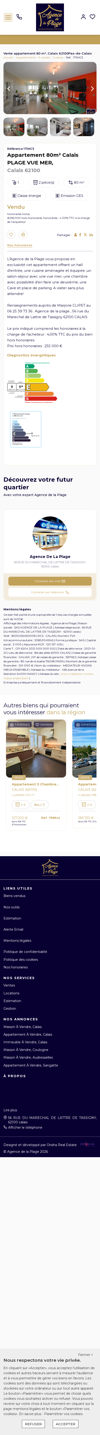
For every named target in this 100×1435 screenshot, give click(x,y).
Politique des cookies (20, 960)
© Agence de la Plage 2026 (25, 1152)
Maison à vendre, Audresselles (28, 1057)
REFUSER (33, 1424)
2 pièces (58, 57)
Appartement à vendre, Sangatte (30, 1065)
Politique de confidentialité (25, 952)
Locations (11, 993)
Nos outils (11, 907)
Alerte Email (13, 929)
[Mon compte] (83, 17)
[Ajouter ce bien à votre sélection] (11, 235)
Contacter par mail (47, 581)
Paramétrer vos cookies (63, 1414)
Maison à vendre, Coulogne (25, 1050)
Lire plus (10, 1110)
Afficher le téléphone (25, 1127)
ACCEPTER (65, 1424)
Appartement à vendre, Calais (27, 1034)
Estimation (12, 918)
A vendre (44, 57)
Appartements (26, 57)
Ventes (9, 985)
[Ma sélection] (92, 17)
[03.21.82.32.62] (19, 18)
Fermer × (85, 1355)
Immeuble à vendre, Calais (25, 1042)
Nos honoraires (19, 245)
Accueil (8, 57)
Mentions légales (17, 941)
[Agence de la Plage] (50, 17)
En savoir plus (30, 1414)
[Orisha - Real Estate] (87, 1145)
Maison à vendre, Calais (22, 1027)
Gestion (9, 1008)
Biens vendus (14, 896)
